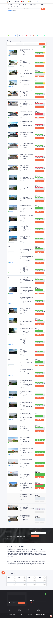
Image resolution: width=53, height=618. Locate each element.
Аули (9, 609)
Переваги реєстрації (30, 614)
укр (37, 1)
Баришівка (38, 610)
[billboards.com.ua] (10, 1)
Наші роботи (18, 4)
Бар (9, 610)
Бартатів (29, 610)
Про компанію (10, 4)
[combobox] (16, 8)
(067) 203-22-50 (2, 617)
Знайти (43, 8)
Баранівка (19, 610)
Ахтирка (19, 609)
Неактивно (39, 501)
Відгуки (24, 4)
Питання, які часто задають (33, 4)
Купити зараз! (39, 76)
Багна (28, 609)
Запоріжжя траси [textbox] (26, 8)
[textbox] (16, 8)
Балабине (38, 609)
